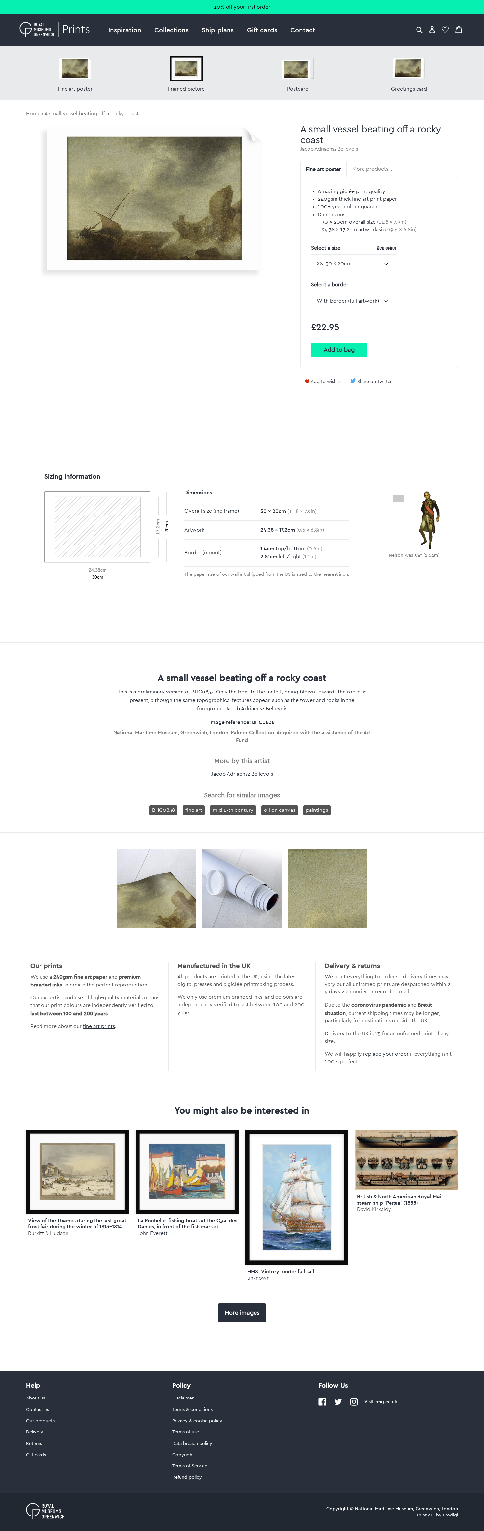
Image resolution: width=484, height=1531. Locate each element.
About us (35, 1398)
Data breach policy (192, 1443)
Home (33, 113)
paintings (317, 810)
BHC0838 (163, 810)
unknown (258, 1278)
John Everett (153, 1233)
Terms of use (185, 1432)
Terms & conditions (192, 1409)
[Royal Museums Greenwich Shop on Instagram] (354, 1404)
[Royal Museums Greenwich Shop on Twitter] (338, 1404)
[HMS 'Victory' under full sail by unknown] (296, 1197)
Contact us (37, 1409)
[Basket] (459, 29)
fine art (193, 810)
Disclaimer (183, 1398)
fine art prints (99, 1026)
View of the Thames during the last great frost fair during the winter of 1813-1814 (77, 1223)
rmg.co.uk (386, 1402)
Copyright (183, 1455)
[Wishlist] (445, 29)
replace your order (386, 1054)
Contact (302, 30)
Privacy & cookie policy (197, 1421)
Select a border (329, 284)
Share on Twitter (374, 381)
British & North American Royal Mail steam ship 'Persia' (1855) (400, 1199)
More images (242, 1313)
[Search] (419, 29)
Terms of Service (189, 1466)
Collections (171, 30)
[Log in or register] (432, 29)
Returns (34, 1443)
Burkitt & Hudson (48, 1233)
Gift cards (262, 30)
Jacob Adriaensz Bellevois (329, 149)
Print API (426, 1515)
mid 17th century (233, 810)
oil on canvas (279, 810)
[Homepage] (56, 30)
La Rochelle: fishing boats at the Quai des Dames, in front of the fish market (187, 1223)
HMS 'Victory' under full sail (280, 1271)
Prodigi (450, 1515)
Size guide (386, 247)
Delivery (335, 1033)
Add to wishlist (326, 381)
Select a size (353, 247)
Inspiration (124, 30)
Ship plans (218, 30)
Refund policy (187, 1477)
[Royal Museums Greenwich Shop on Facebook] (322, 1404)
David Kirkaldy (374, 1209)
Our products (40, 1421)
